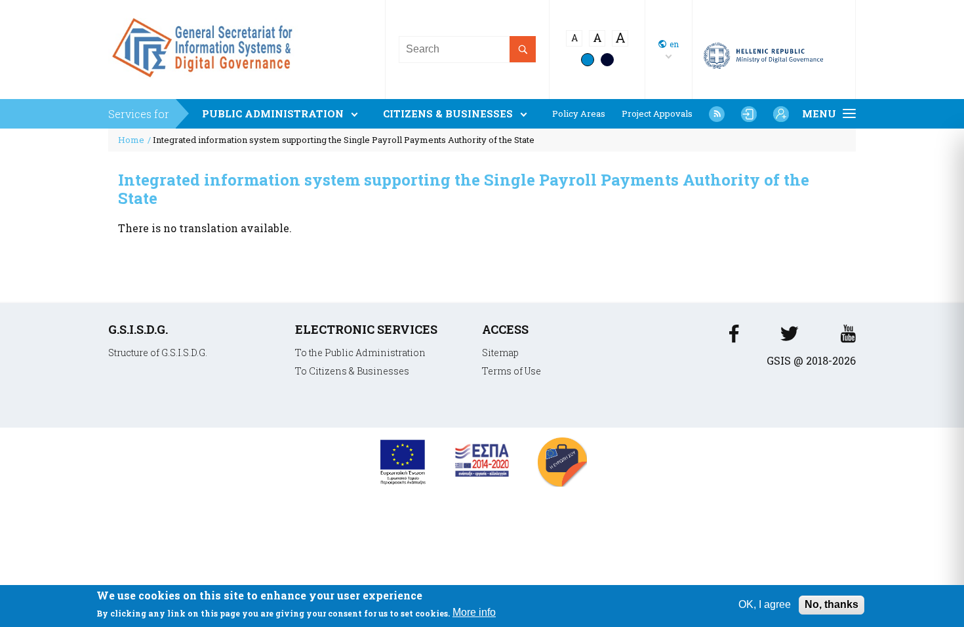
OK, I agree (764, 604)
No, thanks (831, 604)
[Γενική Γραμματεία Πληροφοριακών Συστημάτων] (733, 337)
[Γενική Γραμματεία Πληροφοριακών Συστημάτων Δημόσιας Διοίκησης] (205, 82)
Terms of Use (511, 371)
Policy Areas (578, 114)
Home (131, 140)
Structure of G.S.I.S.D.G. (157, 352)
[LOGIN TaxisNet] (749, 114)
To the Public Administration (360, 352)
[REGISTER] (781, 114)
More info (474, 612)
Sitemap (500, 352)
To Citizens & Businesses (352, 371)
